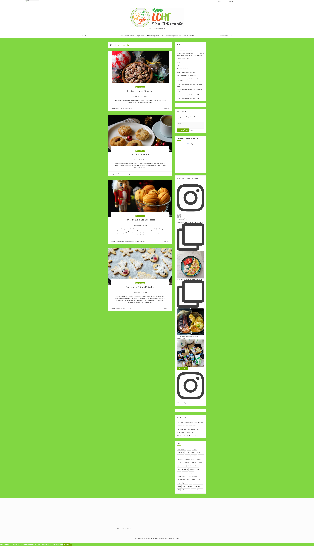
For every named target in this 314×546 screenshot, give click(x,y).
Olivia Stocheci (126, 528)
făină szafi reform (183, 469)
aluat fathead (181, 449)
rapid (179, 486)
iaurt (198, 469)
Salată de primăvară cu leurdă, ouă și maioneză (190, 422)
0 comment (166, 108)
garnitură (192, 469)
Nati (146, 96)
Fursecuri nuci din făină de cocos (140, 219)
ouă (131, 108)
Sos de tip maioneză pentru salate (186, 426)
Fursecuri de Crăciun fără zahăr (140, 287)
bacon (194, 449)
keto (133, 241)
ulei (179, 490)
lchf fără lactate (124, 108)
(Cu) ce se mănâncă (182, 69)
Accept (66, 544)
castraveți (180, 456)
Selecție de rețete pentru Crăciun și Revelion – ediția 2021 (190, 80)
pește (179, 483)
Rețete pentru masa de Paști (185, 50)
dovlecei (186, 462)
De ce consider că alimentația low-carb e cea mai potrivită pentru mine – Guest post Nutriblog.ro (190, 54)
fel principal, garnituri (153, 35)
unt (143, 241)
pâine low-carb (198, 483)
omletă (194, 479)
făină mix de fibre (193, 466)
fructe (200, 462)
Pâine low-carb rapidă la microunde (186, 436)
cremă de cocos (189, 459)
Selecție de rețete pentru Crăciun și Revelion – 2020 (190, 85)
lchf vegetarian (193, 476)
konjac (191, 473)
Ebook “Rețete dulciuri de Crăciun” (186, 72)
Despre (179, 62)
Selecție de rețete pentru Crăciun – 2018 (188, 95)
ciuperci (201, 456)
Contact (179, 65)
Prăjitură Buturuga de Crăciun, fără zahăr (188, 429)
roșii (184, 486)
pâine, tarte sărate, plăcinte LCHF (171, 35)
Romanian (31, 1)
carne (198, 452)
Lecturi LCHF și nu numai (183, 58)
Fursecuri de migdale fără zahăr (186, 432)
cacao (187, 452)
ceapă (187, 456)
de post (198, 459)
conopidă (180, 459)
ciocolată (118, 241)
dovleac (180, 462)
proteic (185, 483)
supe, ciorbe (140, 35)
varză (187, 490)
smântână (197, 486)
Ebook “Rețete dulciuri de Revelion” (187, 75)
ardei (189, 449)
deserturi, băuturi (189, 35)
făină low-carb (119, 174)
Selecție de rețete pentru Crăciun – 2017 (188, 98)
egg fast (194, 462)
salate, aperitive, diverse (127, 35)
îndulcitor (118, 108)
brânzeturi (181, 452)
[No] (71, 545)
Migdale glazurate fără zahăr (140, 91)
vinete (193, 490)
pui (190, 483)
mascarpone (137, 241)
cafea (193, 452)
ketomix (185, 473)
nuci (129, 108)
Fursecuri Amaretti (140, 154)
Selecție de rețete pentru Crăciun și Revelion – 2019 (190, 90)
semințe (190, 486)
